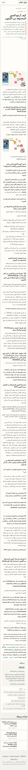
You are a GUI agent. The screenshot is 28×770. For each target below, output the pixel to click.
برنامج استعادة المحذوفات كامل (18, 701)
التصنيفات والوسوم (14, 756)
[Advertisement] (14, 56)
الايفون (8, 97)
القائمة (3, 2)
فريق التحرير (5, 756)
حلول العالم (23, 2)
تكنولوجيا (5, 657)
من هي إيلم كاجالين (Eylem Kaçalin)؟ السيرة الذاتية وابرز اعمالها (9, 723)
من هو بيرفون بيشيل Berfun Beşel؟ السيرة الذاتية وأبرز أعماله (11, 734)
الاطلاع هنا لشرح (11, 647)
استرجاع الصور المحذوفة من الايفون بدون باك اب (14, 692)
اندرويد (11, 657)
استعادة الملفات (21, 698)
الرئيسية (24, 8)
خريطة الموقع (14, 759)
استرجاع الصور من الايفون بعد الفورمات (16, 695)
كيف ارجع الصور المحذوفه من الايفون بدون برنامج (14, 708)
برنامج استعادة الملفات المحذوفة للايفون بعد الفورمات (15, 704)
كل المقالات (23, 756)
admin (20, 37)
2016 (20, 689)
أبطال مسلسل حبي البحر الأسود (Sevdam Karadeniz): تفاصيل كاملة (10, 744)
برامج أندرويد (19, 8)
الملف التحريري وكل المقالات (17, 684)
